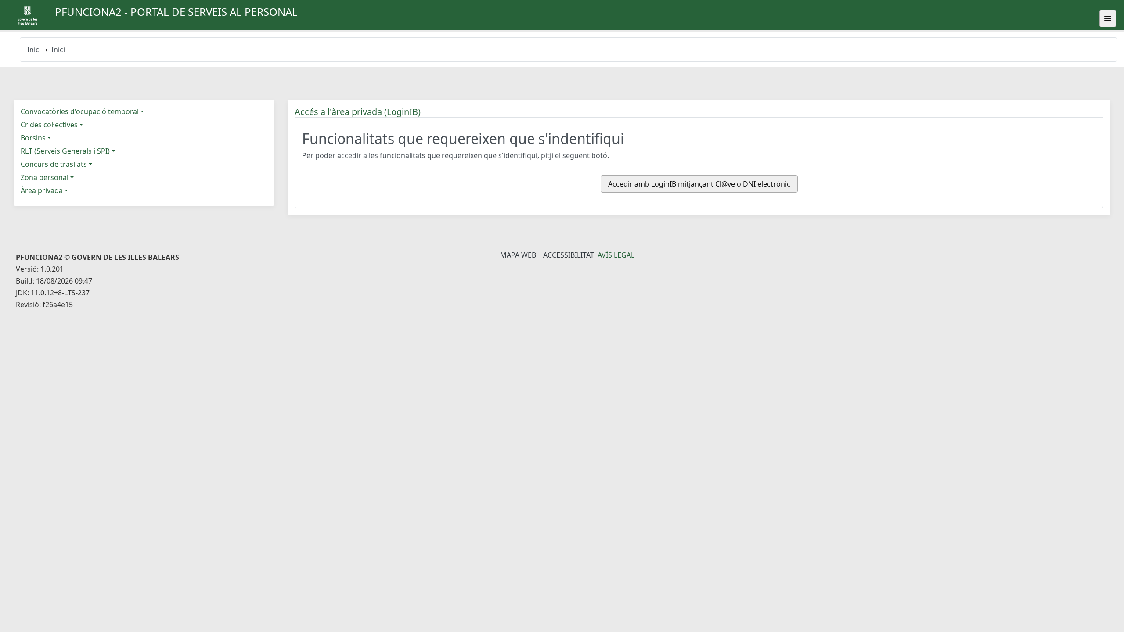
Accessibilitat (568, 255)
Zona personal (44, 177)
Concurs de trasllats (54, 164)
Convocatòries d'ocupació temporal (80, 111)
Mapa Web (518, 255)
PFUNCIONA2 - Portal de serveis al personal (176, 11)
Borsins (33, 138)
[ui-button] (1107, 18)
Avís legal (616, 255)
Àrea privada (42, 190)
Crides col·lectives (49, 124)
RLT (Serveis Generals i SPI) (65, 151)
